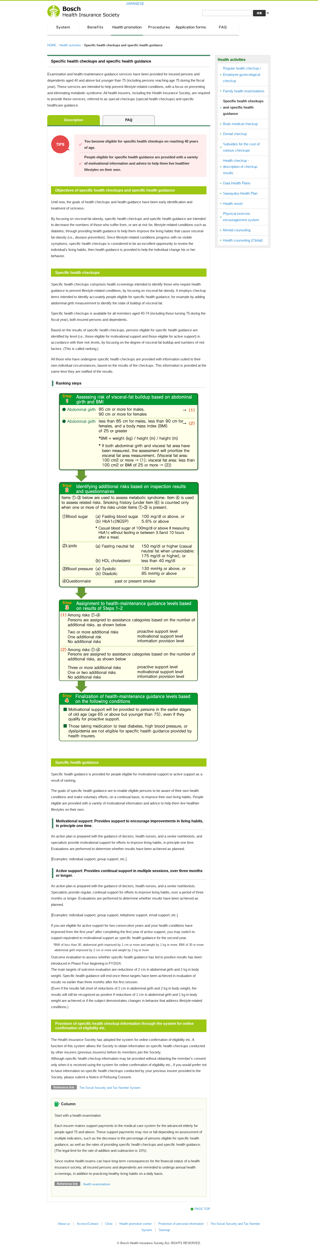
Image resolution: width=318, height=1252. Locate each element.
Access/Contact (87, 1223)
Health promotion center (135, 1223)
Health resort (233, 204)
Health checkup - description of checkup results (240, 167)
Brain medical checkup (240, 124)
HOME (51, 45)
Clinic (109, 1223)
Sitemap (164, 1230)
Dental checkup (235, 134)
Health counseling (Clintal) (243, 240)
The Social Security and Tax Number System (109, 1087)
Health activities (70, 45)
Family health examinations (243, 91)
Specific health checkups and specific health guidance (243, 107)
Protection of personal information (181, 1223)
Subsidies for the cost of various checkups (241, 147)
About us (64, 1223)
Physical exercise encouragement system (241, 217)
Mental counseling (236, 230)
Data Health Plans (236, 183)
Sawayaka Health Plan (240, 193)
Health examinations (96, 1184)
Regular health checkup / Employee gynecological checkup (242, 74)
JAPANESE (135, 4)
